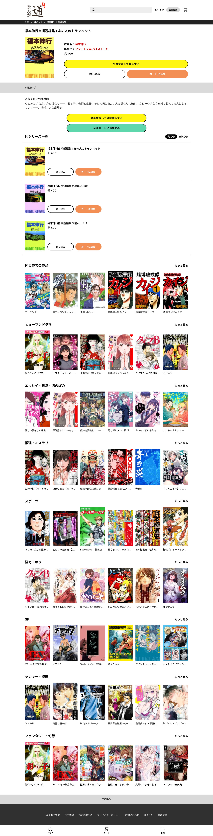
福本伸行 (80, 44)
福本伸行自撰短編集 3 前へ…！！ (67, 223)
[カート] (185, 10)
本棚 (163, 833)
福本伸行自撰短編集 (56, 22)
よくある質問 (53, 815)
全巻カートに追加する (106, 128)
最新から (183, 136)
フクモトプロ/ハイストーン (91, 49)
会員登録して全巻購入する (106, 118)
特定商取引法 (86, 815)
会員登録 (173, 9)
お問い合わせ (132, 815)
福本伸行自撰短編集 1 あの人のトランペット (73, 148)
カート (106, 833)
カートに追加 (157, 74)
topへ (106, 799)
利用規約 (69, 815)
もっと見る (181, 265)
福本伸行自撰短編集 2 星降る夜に (67, 186)
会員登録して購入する (126, 64)
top (27, 22)
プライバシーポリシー (108, 815)
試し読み (94, 74)
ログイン (159, 9)
